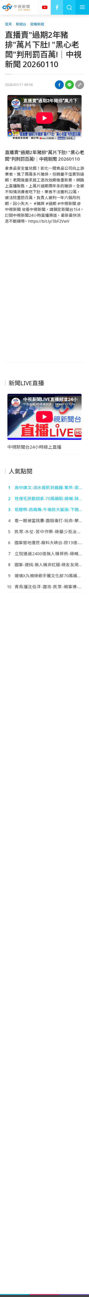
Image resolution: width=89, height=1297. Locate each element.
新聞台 (21, 24)
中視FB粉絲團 (57, 7)
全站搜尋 (69, 7)
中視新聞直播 (44, 7)
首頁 (8, 24)
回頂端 (78, 1161)
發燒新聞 (37, 24)
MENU (82, 7)
